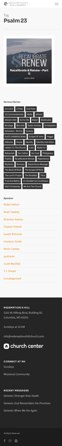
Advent (39, 114)
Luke (31, 147)
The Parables (31, 175)
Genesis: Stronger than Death (21, 396)
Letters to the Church (15, 147)
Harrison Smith (13, 242)
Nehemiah (9, 153)
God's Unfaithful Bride (15, 136)
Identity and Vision (45, 142)
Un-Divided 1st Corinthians (35, 181)
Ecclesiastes (50, 125)
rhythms (9, 164)
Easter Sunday (34, 125)
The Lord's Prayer (13, 175)
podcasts (9, 256)
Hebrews (9, 142)
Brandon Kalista (13, 219)
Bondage (9, 125)
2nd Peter (31, 108)
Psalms (8, 158)
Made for (41, 147)
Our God (35, 153)
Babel (35, 120)
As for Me (24, 120)
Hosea (19, 142)
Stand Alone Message (38, 164)
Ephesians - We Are (13, 131)
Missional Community (17, 374)
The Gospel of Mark (34, 169)
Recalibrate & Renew (24, 158)
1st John (9, 108)
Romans (20, 164)
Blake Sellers (11, 205)
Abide (29, 114)
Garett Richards (13, 234)
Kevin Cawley (11, 249)
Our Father (23, 153)
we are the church (32, 186)
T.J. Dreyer (10, 271)
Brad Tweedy (11, 212)
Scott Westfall (12, 264)
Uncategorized (12, 279)
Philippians (48, 153)
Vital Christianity (12, 186)
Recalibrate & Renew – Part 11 (29, 72)
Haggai (50, 136)
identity (29, 142)
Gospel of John (36, 136)
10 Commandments (14, 114)
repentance (43, 158)
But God (20, 125)
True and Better (12, 181)
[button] (56, 3)
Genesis (29, 131)
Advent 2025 (11, 120)
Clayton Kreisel (13, 227)
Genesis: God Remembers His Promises (27, 403)
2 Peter (19, 108)
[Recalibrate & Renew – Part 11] (29, 61)
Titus (42, 175)
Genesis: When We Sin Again (20, 411)
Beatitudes (46, 120)
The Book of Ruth (13, 169)
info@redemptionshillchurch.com (24, 336)
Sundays (9, 367)
